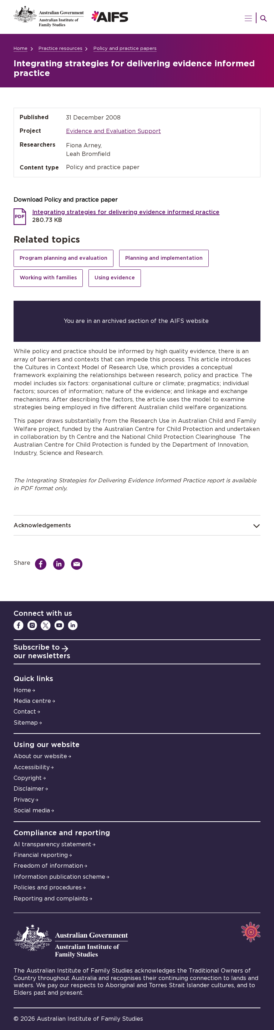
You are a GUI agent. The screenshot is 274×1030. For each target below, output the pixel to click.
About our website (40, 756)
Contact (25, 712)
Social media (32, 810)
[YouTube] (59, 625)
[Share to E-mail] (78, 564)
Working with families (48, 277)
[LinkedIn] (73, 625)
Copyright (28, 778)
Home (20, 48)
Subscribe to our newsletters (42, 652)
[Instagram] (32, 625)
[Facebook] (19, 625)
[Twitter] (46, 625)
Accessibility (32, 767)
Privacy (24, 800)
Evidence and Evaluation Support (113, 131)
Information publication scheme (59, 877)
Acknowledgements (42, 525)
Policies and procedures (48, 888)
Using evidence (115, 277)
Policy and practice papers (125, 48)
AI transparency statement (52, 844)
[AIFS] (137, 17)
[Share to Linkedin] (60, 564)
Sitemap (26, 723)
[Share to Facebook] (42, 564)
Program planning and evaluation (63, 258)
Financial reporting (41, 855)
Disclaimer (29, 789)
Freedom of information (48, 866)
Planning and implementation (164, 258)
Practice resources (60, 48)
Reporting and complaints (51, 899)
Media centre (32, 701)
